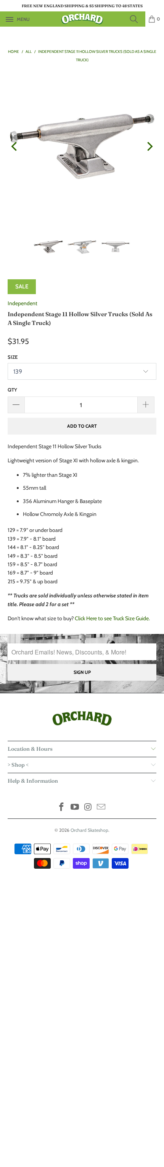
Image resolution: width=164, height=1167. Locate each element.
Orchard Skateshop (89, 830)
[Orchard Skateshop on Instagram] (88, 808)
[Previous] (15, 146)
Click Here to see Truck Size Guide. (112, 618)
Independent (22, 303)
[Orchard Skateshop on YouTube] (75, 808)
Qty (12, 390)
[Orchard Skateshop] (82, 19)
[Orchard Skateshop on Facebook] (62, 808)
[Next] (149, 146)
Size (13, 357)
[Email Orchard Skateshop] (101, 808)
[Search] (136, 19)
